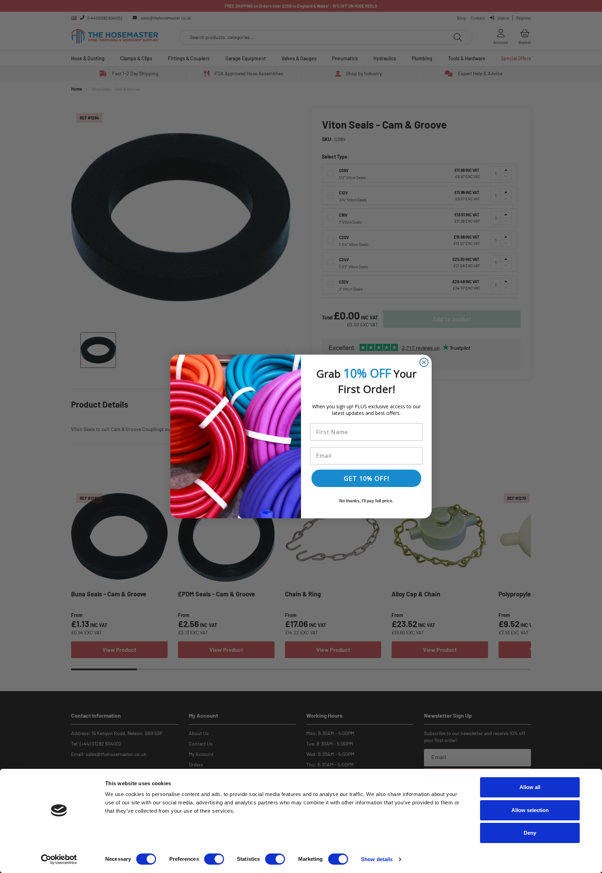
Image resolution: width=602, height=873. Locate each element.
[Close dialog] (424, 362)
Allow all (529, 787)
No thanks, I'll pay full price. (366, 501)
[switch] (214, 859)
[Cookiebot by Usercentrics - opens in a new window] (59, 859)
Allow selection (530, 810)
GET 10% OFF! (366, 478)
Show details (377, 859)
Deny (530, 833)
